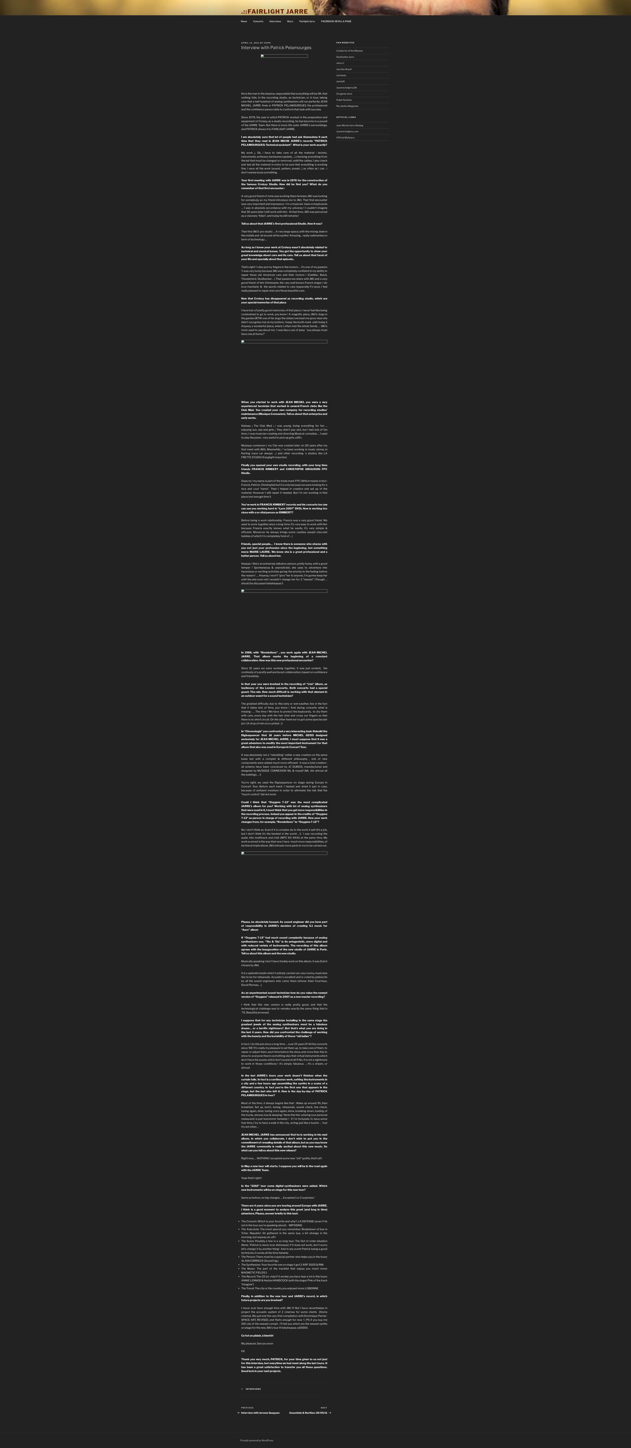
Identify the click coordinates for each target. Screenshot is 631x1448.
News (244, 21)
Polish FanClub (344, 100)
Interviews (275, 21)
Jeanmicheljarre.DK (346, 87)
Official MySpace (345, 137)
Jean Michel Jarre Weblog (349, 125)
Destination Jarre (345, 56)
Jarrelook (341, 75)
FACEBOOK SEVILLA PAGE (336, 21)
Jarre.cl (340, 63)
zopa (267, 43)
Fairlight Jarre (307, 21)
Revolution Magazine (347, 106)
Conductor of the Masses (349, 50)
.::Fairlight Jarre (274, 11)
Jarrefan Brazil (343, 69)
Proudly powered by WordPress (256, 1440)
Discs (290, 21)
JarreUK (340, 81)
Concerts (258, 21)
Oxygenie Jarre (344, 93)
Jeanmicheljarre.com (347, 131)
